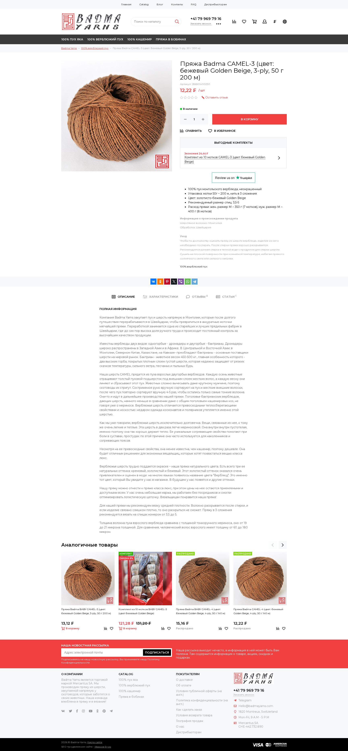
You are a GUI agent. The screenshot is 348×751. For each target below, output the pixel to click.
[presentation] (273, 545)
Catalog (144, 4)
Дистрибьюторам (215, 4)
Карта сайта (94, 742)
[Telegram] (195, 282)
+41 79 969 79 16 (206, 19)
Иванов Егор (103, 746)
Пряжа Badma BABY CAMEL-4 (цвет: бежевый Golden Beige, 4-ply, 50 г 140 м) (200, 611)
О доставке (184, 680)
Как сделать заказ (189, 709)
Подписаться (157, 652)
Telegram (245, 700)
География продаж (189, 721)
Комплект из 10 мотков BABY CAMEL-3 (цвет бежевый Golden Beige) (143, 611)
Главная (126, 4)
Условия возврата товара (194, 715)
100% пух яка (72, 39)
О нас (180, 726)
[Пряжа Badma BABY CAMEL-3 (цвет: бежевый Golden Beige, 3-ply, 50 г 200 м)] (88, 578)
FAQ (193, 4)
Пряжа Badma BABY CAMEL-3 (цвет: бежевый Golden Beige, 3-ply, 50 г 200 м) (86, 611)
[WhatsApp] (188, 282)
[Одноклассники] (160, 282)
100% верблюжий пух (105, 39)
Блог (160, 4)
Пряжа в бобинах (171, 39)
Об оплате (183, 685)
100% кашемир (139, 39)
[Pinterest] (167, 282)
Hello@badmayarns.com (255, 706)
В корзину (249, 119)
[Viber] (181, 282)
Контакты (177, 4)
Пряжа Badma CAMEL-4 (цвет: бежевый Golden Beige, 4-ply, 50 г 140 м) (258, 611)
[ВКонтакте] (153, 282)
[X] (174, 282)
